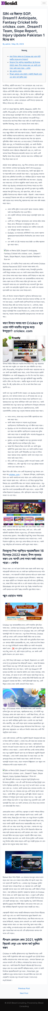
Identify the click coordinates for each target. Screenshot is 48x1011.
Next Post (24, 993)
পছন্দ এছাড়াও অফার (15, 71)
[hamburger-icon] (44, 3)
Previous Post (24, 988)
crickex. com (14, 474)
